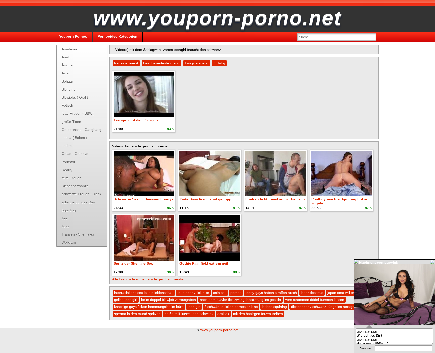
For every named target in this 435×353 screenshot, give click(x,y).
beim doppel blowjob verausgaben (168, 300)
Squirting (69, 210)
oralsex (223, 314)
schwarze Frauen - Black (81, 194)
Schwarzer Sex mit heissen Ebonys (143, 199)
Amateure (69, 49)
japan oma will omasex (345, 293)
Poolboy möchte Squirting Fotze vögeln (339, 201)
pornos (235, 293)
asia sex (219, 293)
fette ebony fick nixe (193, 293)
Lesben (68, 146)
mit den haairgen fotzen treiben (258, 314)
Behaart (68, 81)
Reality (67, 170)
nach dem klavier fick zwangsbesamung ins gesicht (240, 300)
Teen (65, 218)
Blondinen (70, 89)
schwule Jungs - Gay (78, 202)
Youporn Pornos (73, 36)
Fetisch (67, 105)
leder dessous (312, 293)
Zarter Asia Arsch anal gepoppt (206, 199)
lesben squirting (274, 307)
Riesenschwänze (75, 186)
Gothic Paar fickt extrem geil (203, 263)
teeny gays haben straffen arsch (271, 293)
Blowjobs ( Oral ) (75, 97)
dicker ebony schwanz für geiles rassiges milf (327, 307)
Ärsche (67, 65)
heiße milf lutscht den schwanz (189, 314)
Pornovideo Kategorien (117, 36)
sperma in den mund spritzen (137, 314)
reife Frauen (71, 178)
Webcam (69, 242)
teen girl (194, 307)
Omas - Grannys (75, 154)
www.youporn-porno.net (219, 330)
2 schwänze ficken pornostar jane (231, 307)
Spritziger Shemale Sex (133, 263)
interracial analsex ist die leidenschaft (143, 293)
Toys (65, 226)
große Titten (71, 122)
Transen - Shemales (78, 234)
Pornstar (68, 162)
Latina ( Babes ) (74, 138)
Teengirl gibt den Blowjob (136, 120)
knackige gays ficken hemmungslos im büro (149, 307)
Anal (65, 57)
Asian (66, 73)
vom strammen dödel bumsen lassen (314, 300)
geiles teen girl (125, 300)
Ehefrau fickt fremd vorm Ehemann (275, 199)
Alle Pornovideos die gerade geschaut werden (148, 279)
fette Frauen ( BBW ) (78, 113)
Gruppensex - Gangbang (81, 130)
